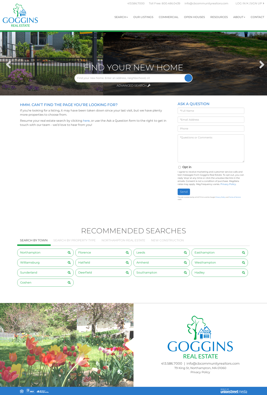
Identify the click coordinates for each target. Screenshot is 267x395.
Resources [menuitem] (219, 17)
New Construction (167, 240)
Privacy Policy (228, 184)
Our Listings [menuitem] (143, 17)
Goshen (25, 282)
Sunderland (28, 272)
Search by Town (34, 240)
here (86, 120)
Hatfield (84, 262)
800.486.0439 (171, 3)
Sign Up (256, 3)
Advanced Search (132, 85)
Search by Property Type (74, 240)
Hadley (200, 272)
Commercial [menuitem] (169, 17)
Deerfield (85, 272)
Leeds (140, 252)
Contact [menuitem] (257, 17)
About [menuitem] (238, 17)
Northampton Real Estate (123, 240)
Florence (84, 252)
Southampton (146, 272)
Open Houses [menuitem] (194, 17)
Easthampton (205, 252)
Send (184, 191)
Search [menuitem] (120, 17)
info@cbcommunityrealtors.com (206, 3)
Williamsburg (30, 262)
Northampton (30, 252)
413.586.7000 (136, 3)
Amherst (142, 262)
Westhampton (205, 262)
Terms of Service (235, 197)
